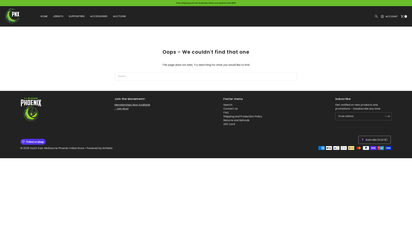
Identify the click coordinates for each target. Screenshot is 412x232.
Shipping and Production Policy (242, 116)
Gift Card (229, 124)
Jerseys (58, 16)
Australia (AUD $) (376, 140)
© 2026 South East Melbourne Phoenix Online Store (52, 148)
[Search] (376, 16)
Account (392, 16)
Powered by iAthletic (100, 148)
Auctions (119, 16)
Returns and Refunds (236, 120)
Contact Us (230, 109)
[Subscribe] (388, 116)
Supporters (77, 16)
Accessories (99, 16)
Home (44, 16)
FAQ (226, 112)
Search (227, 105)
